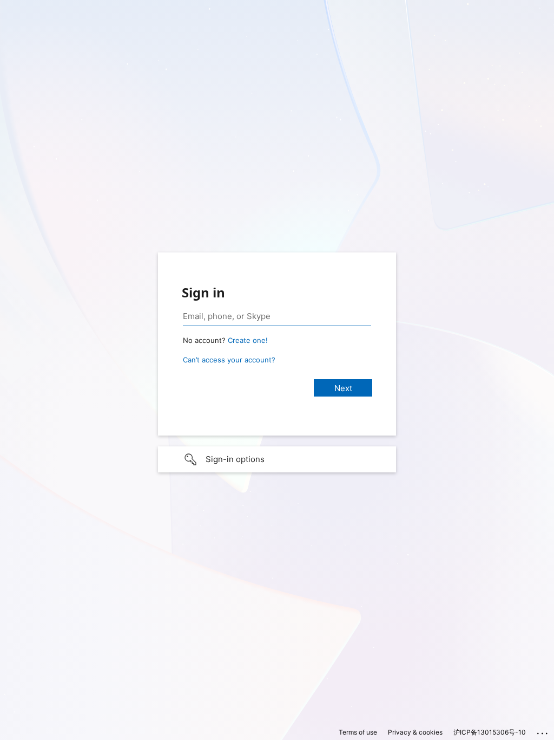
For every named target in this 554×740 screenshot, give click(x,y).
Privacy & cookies (415, 732)
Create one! (248, 340)
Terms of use (358, 732)
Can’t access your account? (229, 359)
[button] (277, 459)
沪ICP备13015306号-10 (489, 732)
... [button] (543, 730)
